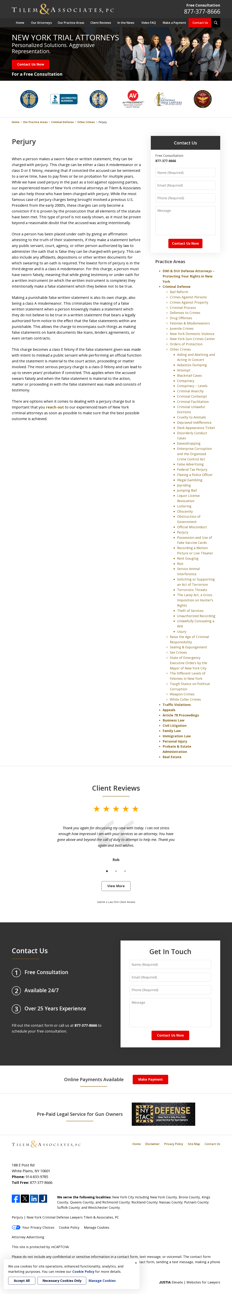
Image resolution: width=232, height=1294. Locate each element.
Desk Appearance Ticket (196, 428)
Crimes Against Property (189, 302)
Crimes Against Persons (188, 297)
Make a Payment (174, 23)
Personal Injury (175, 741)
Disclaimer (152, 1144)
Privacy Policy (173, 1144)
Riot (180, 563)
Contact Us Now (30, 64)
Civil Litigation (175, 725)
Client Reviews (100, 23)
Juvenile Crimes (182, 328)
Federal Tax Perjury (192, 469)
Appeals (169, 710)
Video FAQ (148, 23)
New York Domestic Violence (192, 334)
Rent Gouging (187, 558)
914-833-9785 (37, 1176)
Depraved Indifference (194, 422)
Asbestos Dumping (192, 365)
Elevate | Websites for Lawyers (189, 1282)
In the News (125, 23)
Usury (181, 631)
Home (20, 23)
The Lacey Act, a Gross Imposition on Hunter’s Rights (195, 600)
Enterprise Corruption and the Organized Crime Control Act (194, 453)
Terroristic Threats (192, 590)
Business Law (173, 720)
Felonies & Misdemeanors (190, 323)
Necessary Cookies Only (61, 1280)
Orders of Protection (186, 344)
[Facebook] (16, 1199)
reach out (55, 407)
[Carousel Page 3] (125, 871)
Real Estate (172, 757)
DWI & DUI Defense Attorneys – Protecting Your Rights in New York (188, 276)
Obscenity (185, 511)
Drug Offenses (181, 318)
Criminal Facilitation (193, 401)
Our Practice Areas (71, 23)
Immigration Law (177, 736)
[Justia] (43, 1199)
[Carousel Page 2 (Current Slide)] (116, 871)
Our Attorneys (41, 23)
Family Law (172, 731)
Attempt (183, 370)
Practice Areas (170, 261)
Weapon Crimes (182, 694)
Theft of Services (190, 610)
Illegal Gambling (189, 480)
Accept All (22, 1280)
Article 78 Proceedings (181, 715)
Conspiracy (185, 381)
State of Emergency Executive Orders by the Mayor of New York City (188, 662)
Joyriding (184, 485)
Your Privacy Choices (38, 1227)
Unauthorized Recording (196, 616)
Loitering (184, 506)
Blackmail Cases (189, 375)
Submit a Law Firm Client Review (116, 902)
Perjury (182, 532)
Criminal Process (183, 307)
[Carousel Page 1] (106, 871)
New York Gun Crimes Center (192, 339)
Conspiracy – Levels (192, 386)
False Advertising (190, 464)
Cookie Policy (69, 1227)
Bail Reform (179, 292)
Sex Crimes (178, 652)
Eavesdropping (188, 443)
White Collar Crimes (185, 699)
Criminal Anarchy (190, 391)
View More (116, 886)
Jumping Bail (187, 490)
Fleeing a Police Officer (195, 475)
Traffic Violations (177, 704)
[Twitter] (25, 1199)
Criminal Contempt (192, 396)
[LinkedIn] (34, 1199)
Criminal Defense (62, 122)
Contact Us (200, 23)
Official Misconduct (192, 527)
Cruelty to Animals (191, 417)
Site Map (194, 1144)
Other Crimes (86, 122)
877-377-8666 (202, 11)
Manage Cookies (96, 1227)
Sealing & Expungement (188, 647)
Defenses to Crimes (185, 312)
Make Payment (150, 1079)
